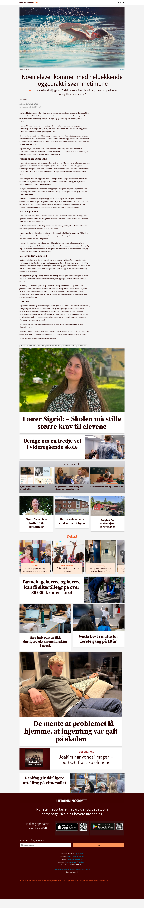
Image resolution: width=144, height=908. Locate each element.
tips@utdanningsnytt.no (75, 856)
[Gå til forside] (28, 2)
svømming (41, 346)
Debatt (72, 536)
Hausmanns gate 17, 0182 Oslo (74, 862)
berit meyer (31, 346)
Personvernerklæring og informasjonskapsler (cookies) (72, 869)
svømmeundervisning (53, 346)
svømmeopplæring (69, 346)
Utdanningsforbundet (75, 859)
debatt (23, 346)
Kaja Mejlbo (79, 853)
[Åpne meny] (123, 2)
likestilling (82, 346)
